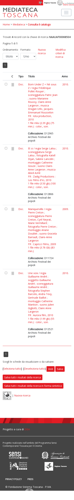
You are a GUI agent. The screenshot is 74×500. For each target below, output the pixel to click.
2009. (65, 209)
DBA (27, 429)
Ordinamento (10, 49)
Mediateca (19, 24)
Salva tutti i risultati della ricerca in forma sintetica (33, 385)
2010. (65, 84)
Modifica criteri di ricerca (61, 53)
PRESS (30, 479)
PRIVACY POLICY (13, 479)
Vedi (50, 369)
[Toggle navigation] (66, 12)
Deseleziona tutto (34, 368)
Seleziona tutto (12, 368)
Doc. (21, 84)
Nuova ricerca (42, 51)
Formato (25, 49)
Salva (60, 369)
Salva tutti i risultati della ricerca (22, 377)
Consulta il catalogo (39, 24)
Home (6, 24)
